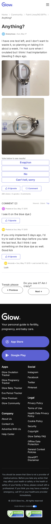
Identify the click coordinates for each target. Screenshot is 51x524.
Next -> (38, 291)
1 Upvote (12, 220)
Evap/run (25, 162)
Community (17, 14)
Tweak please (10, 284)
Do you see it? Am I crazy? (35, 285)
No (25, 174)
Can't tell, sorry (25, 179)
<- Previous (12, 290)
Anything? (7, 17)
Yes (25, 168)
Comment (33, 188)
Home (5, 14)
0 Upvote (12, 188)
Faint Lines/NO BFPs (36, 14)
